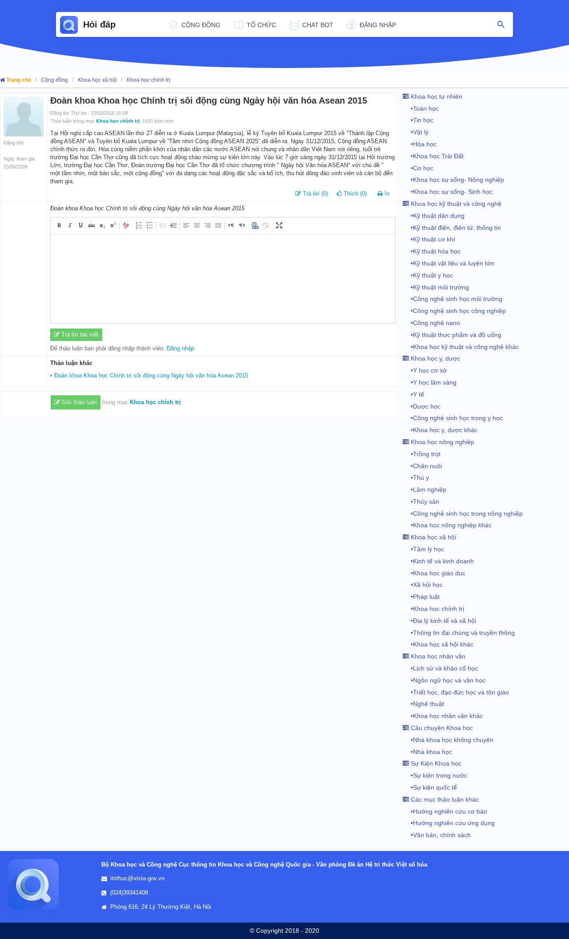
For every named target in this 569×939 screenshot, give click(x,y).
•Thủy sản (421, 501)
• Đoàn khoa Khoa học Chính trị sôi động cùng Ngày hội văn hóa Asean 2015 (149, 375)
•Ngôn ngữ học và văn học (444, 680)
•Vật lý (416, 132)
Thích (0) (354, 193)
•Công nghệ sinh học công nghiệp (454, 310)
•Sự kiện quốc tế (430, 787)
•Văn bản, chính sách (437, 835)
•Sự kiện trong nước (435, 775)
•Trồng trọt (422, 453)
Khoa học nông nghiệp (441, 441)
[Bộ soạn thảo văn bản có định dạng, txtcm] (223, 278)
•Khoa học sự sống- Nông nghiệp (453, 179)
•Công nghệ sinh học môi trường (452, 298)
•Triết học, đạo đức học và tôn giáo (456, 692)
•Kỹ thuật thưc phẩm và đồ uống (452, 334)
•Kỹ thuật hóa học (432, 251)
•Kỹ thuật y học (428, 275)
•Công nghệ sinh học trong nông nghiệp (463, 513)
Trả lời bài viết (79, 334)
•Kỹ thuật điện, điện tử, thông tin (452, 227)
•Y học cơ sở (425, 370)
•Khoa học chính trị (433, 608)
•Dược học (422, 406)
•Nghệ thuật (423, 703)
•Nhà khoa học (427, 751)
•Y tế (413, 394)
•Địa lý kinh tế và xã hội (439, 620)
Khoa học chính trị (148, 80)
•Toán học (421, 108)
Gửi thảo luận (78, 402)
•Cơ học (418, 168)
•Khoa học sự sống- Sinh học (448, 191)
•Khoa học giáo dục (434, 573)
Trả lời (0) (314, 193)
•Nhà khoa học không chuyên (448, 739)
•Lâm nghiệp (424, 489)
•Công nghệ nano (431, 322)
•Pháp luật (421, 596)
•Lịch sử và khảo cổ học (440, 668)
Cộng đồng (54, 80)
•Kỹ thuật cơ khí (429, 239)
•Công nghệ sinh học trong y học (453, 417)
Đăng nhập (180, 348)
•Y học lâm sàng (430, 382)
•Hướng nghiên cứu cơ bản (445, 811)
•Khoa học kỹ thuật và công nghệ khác (461, 346)
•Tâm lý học (423, 549)
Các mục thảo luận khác (444, 799)
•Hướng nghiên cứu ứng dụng (449, 823)
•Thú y (416, 477)
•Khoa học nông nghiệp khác (447, 525)
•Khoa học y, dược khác (440, 429)
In (387, 193)
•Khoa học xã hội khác (438, 644)
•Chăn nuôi (422, 466)
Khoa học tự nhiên (435, 96)
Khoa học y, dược (434, 358)
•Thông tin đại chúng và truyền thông (459, 632)
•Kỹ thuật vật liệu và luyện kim (449, 263)
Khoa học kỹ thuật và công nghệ (455, 203)
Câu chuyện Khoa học (441, 727)
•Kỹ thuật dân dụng (434, 215)
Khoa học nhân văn (437, 656)
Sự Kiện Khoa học (435, 763)
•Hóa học (420, 144)
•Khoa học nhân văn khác (443, 715)
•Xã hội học (423, 584)
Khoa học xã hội (97, 80)
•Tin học (418, 120)
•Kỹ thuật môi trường (436, 287)
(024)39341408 (129, 892)
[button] (59, 225)
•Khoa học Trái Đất (433, 156)
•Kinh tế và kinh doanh (438, 561)
